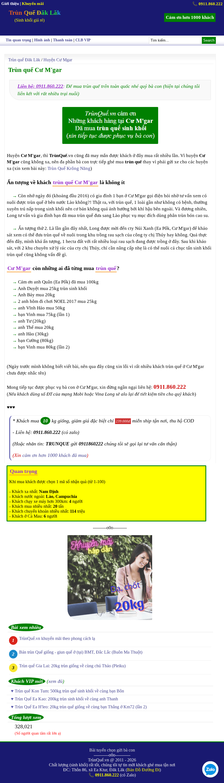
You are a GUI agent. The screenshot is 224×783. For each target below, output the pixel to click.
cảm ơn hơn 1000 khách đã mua (54, 455)
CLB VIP (83, 40)
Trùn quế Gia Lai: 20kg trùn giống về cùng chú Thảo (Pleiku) (72, 665)
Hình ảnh (42, 40)
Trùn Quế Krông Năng (69, 168)
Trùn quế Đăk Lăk (24, 59)
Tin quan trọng (18, 40)
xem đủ (55, 681)
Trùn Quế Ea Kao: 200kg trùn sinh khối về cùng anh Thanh (66, 699)
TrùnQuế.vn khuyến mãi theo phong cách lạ (57, 638)
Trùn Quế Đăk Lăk (35, 12)
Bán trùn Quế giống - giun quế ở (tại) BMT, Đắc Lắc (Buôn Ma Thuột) (80, 652)
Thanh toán (62, 40)
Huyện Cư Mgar (57, 59)
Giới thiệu (10, 3)
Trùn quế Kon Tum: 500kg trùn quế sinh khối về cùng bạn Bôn (69, 691)
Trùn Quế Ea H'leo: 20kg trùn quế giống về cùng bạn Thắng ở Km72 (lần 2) (81, 706)
